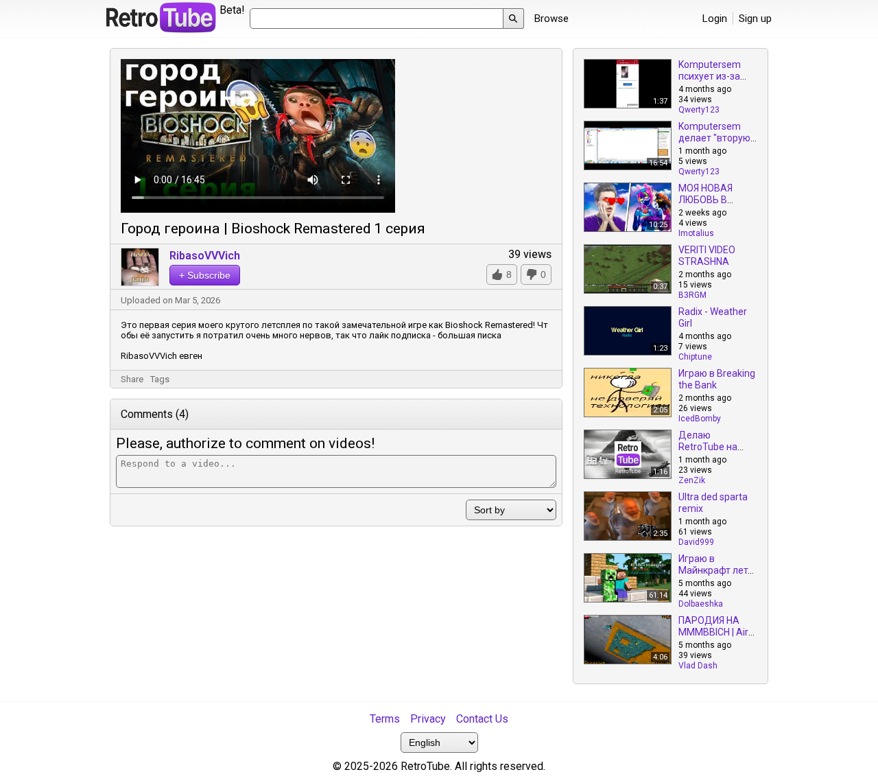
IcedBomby (699, 418)
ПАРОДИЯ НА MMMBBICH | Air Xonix (713, 632)
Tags (159, 379)
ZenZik (691, 480)
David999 (696, 542)
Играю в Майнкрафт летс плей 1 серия (715, 570)
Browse (551, 18)
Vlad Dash (697, 665)
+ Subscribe (204, 275)
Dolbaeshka (700, 604)
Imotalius (696, 233)
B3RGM (692, 295)
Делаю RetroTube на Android (707, 447)
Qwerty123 (699, 110)
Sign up (755, 18)
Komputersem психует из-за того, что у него (713, 76)
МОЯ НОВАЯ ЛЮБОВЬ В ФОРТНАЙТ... (707, 200)
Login (714, 18)
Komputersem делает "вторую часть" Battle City (716, 138)
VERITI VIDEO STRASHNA (706, 255)
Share (132, 379)
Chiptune (695, 357)
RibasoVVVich (204, 255)
